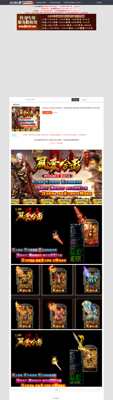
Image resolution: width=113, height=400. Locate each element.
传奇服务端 (39, 6)
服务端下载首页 (41, 2)
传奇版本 (54, 9)
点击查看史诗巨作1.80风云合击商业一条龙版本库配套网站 (56, 140)
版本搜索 (75, 99)
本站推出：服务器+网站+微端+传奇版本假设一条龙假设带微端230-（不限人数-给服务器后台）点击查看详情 (54, 135)
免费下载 (84, 100)
